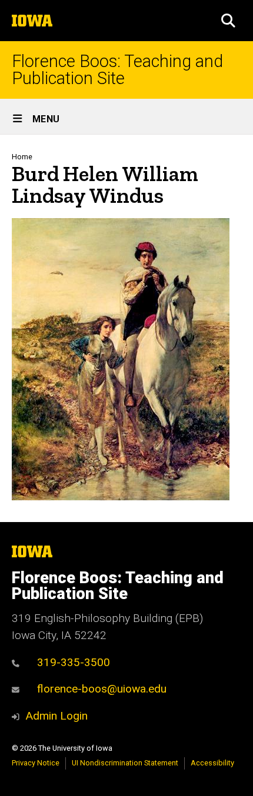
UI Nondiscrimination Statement (125, 762)
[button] (228, 20)
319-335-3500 (73, 662)
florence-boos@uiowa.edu (102, 688)
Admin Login (56, 716)
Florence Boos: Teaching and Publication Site (117, 70)
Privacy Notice (35, 762)
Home (22, 156)
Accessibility (212, 762)
